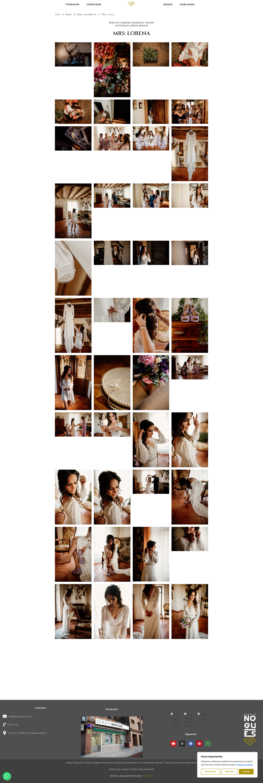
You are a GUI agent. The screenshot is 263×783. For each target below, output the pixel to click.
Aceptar (246, 771)
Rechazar (229, 771)
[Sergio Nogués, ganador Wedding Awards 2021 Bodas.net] (190, 720)
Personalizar (210, 771)
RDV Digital (147, 776)
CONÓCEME (93, 4)
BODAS (168, 4)
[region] (227, 765)
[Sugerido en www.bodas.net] (204, 720)
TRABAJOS (72, 4)
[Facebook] (191, 743)
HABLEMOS (187, 4)
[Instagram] (182, 743)
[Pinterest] (199, 743)
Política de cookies (245, 765)
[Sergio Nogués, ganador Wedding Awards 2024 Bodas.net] (177, 720)
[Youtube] (173, 743)
